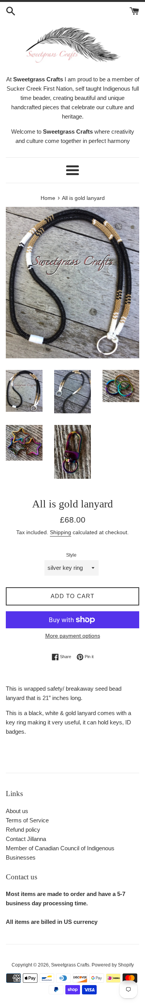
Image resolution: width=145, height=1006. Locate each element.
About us (17, 811)
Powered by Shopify (113, 965)
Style (71, 555)
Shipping (60, 532)
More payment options (72, 636)
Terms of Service (27, 820)
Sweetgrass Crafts (70, 965)
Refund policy (23, 829)
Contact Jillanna (26, 839)
